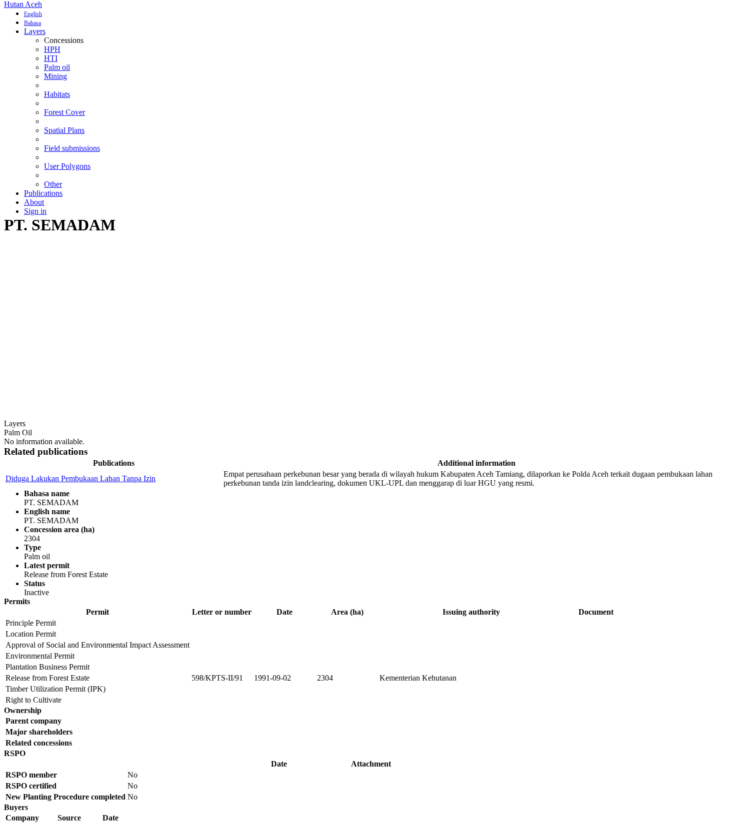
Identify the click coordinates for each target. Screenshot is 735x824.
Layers (35, 31)
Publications (43, 193)
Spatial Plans (64, 130)
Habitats (57, 94)
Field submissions (72, 148)
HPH (52, 49)
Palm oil (57, 67)
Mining (55, 76)
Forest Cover (64, 112)
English (33, 13)
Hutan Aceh (23, 4)
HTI (51, 58)
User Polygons (67, 166)
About (34, 202)
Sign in (35, 211)
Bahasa (32, 22)
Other (53, 184)
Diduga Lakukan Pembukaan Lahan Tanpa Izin (81, 478)
